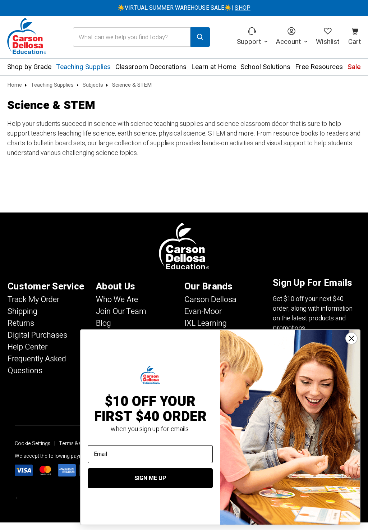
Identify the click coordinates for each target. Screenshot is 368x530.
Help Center (27, 347)
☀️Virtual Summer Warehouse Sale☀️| (184, 8)
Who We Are (117, 299)
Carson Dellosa (210, 299)
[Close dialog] (351, 338)
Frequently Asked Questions (37, 364)
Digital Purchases (37, 335)
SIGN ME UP (150, 478)
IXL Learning (205, 323)
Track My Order (33, 299)
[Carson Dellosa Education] (26, 37)
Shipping (22, 311)
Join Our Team (121, 311)
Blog (103, 323)
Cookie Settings (32, 443)
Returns (21, 323)
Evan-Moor (203, 311)
